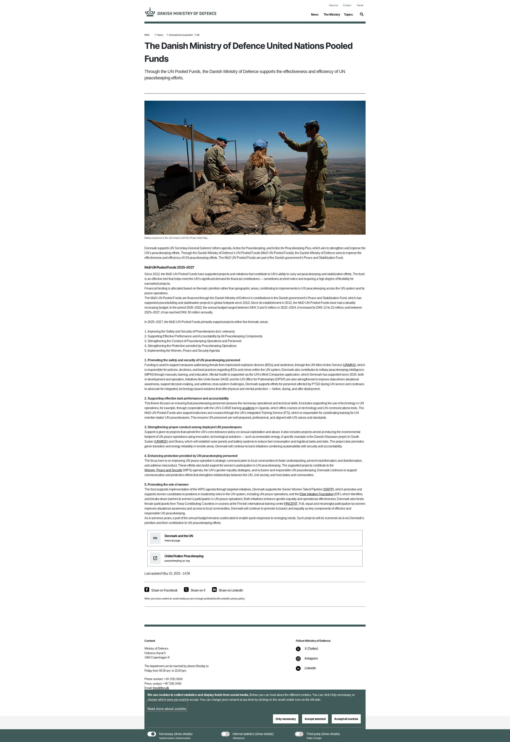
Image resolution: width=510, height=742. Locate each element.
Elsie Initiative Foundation (317, 494)
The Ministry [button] (332, 14)
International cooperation (181, 35)
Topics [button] (348, 14)
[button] (361, 16)
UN (197, 35)
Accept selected (315, 718)
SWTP (328, 489)
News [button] (315, 14)
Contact (347, 5)
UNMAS (349, 365)
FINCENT (291, 503)
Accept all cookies (346, 718)
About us (333, 5)
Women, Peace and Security (163, 470)
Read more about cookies (166, 709)
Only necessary (286, 718)
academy (248, 408)
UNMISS (161, 441)
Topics (160, 35)
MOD (146, 35)
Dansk (360, 5)
